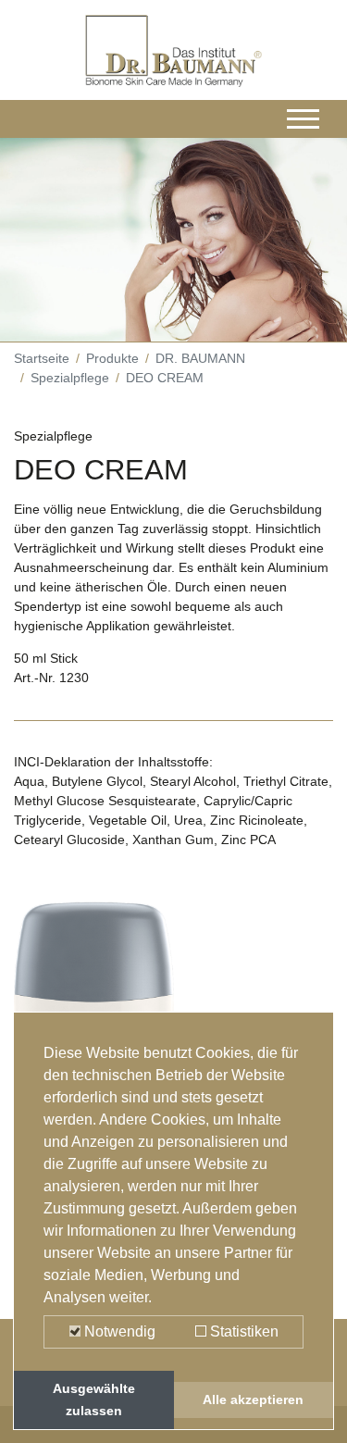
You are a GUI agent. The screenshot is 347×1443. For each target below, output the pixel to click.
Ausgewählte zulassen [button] (94, 1399)
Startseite (41, 358)
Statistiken (242, 1331)
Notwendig (118, 1331)
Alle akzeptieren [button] (253, 1399)
